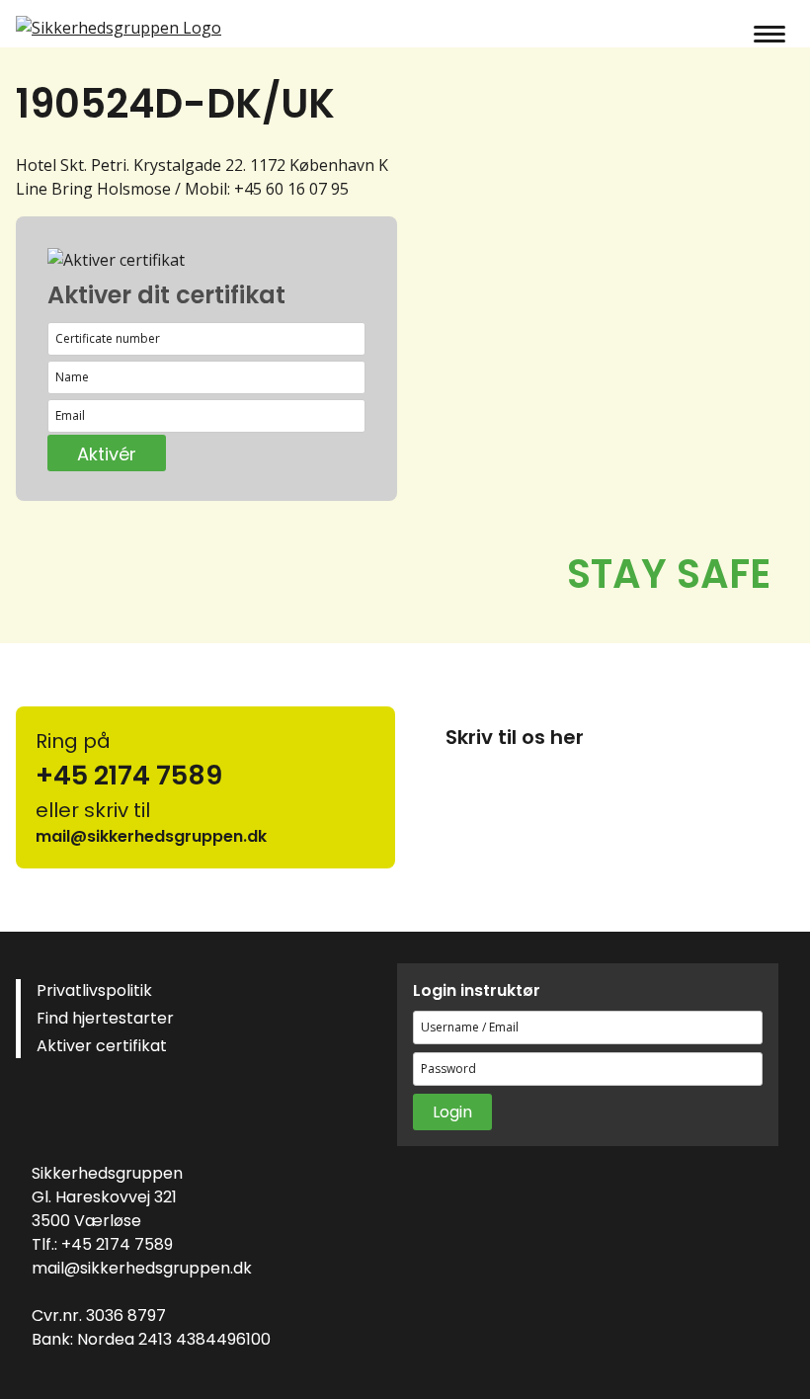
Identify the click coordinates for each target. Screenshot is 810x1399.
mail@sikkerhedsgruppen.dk (142, 1268)
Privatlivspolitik (94, 990)
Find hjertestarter (105, 1018)
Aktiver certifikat (102, 1045)
